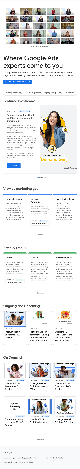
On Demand (69, 93)
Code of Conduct (57, 458)
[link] (58, 139)
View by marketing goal (15, 93)
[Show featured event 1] (38, 177)
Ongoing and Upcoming (52, 93)
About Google (9, 458)
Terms (45, 458)
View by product (34, 93)
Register (14, 166)
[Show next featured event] (45, 177)
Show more (40, 234)
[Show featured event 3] (42, 177)
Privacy (37, 458)
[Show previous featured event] (35, 177)
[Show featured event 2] (40, 177)
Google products (25, 458)
